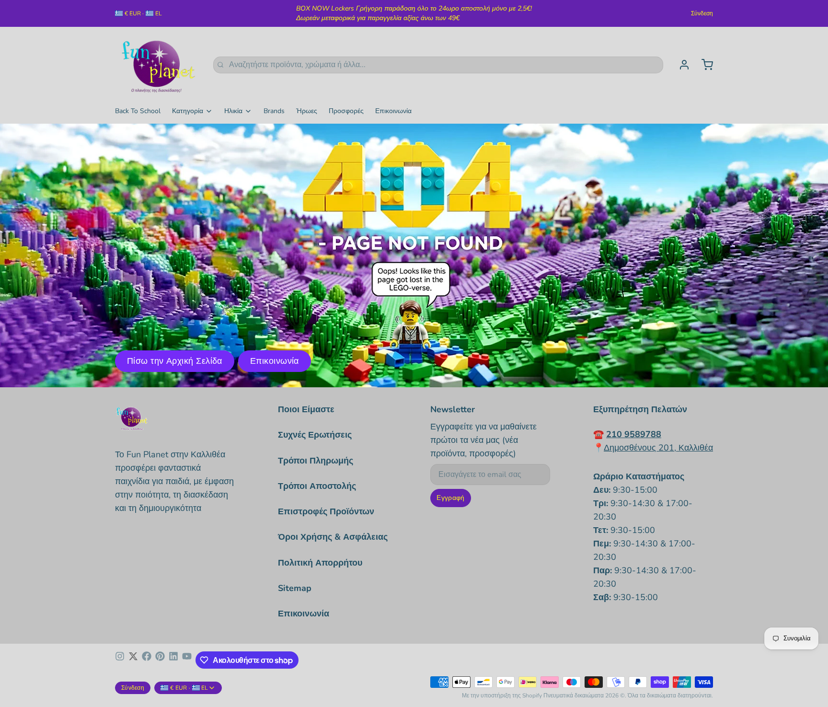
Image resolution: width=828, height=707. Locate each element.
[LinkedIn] (173, 660)
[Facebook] (146, 660)
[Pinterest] (160, 660)
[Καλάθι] (703, 64)
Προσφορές (346, 111)
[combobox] (438, 65)
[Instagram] (120, 660)
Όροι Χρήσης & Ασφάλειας (333, 537)
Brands (274, 111)
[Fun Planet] (158, 65)
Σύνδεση (702, 13)
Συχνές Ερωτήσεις (315, 434)
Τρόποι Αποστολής (317, 486)
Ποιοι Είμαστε (306, 409)
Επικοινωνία (393, 111)
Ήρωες (306, 111)
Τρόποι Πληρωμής (315, 460)
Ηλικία (233, 111)
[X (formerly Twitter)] (133, 660)
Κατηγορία (187, 111)
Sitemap (294, 588)
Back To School (138, 111)
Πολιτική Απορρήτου (320, 562)
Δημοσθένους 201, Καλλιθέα (658, 447)
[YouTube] (187, 660)
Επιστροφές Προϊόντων (326, 511)
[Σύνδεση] (680, 64)
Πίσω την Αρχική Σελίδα (174, 361)
